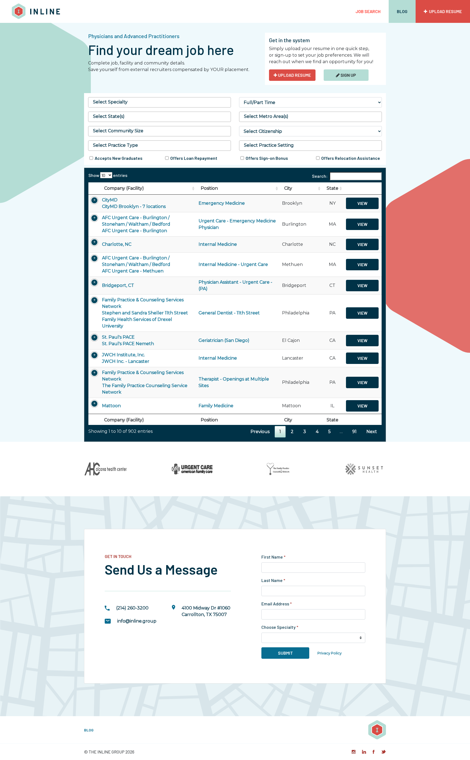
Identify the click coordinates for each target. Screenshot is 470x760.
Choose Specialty (279, 627)
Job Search (368, 11)
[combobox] (159, 102)
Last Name (273, 580)
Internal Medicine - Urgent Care (233, 264)
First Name (273, 556)
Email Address (276, 603)
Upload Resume (444, 11)
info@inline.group (136, 621)
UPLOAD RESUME (294, 75)
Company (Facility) (124, 188)
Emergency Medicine (222, 203)
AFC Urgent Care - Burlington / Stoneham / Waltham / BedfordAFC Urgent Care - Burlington (136, 224)
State (332, 188)
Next (371, 431)
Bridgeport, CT (118, 285)
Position (209, 188)
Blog (402, 11)
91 (354, 431)
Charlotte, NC (116, 244)
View (362, 203)
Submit (285, 652)
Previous (260, 431)
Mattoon (111, 405)
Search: (319, 176)
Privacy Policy (329, 653)
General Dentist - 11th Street (229, 312)
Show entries (107, 175)
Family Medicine (216, 405)
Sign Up (348, 75)
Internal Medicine (218, 244)
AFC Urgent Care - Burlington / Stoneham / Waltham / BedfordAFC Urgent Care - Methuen (136, 264)
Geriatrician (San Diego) (224, 340)
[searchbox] (159, 102)
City (288, 188)
